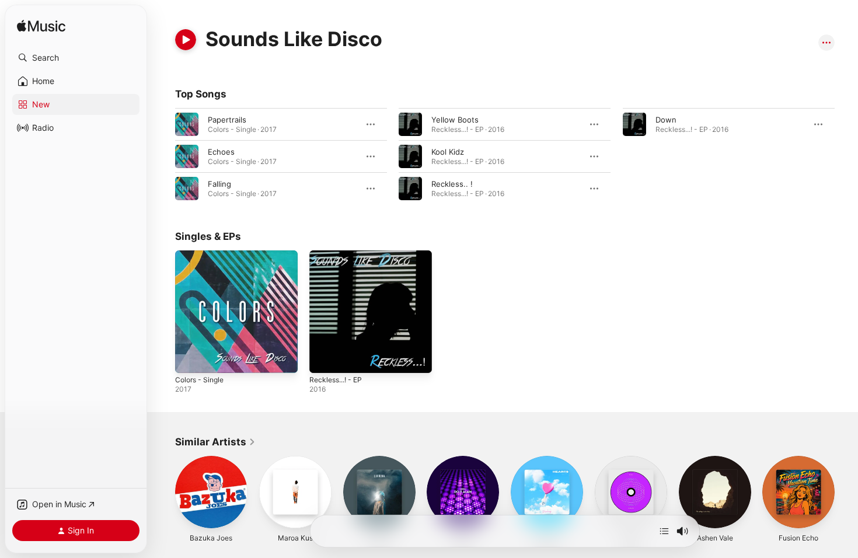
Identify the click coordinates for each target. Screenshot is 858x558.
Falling (219, 184)
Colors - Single (202, 255)
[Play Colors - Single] (189, 358)
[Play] (185, 39)
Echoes (221, 151)
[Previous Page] (163, 492)
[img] (41, 26)
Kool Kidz (447, 151)
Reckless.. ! (452, 184)
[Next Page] (846, 492)
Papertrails (227, 119)
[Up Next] (664, 531)
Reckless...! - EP (338, 255)
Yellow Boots (455, 119)
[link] (215, 441)
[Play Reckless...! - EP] (324, 358)
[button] (76, 58)
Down (665, 119)
